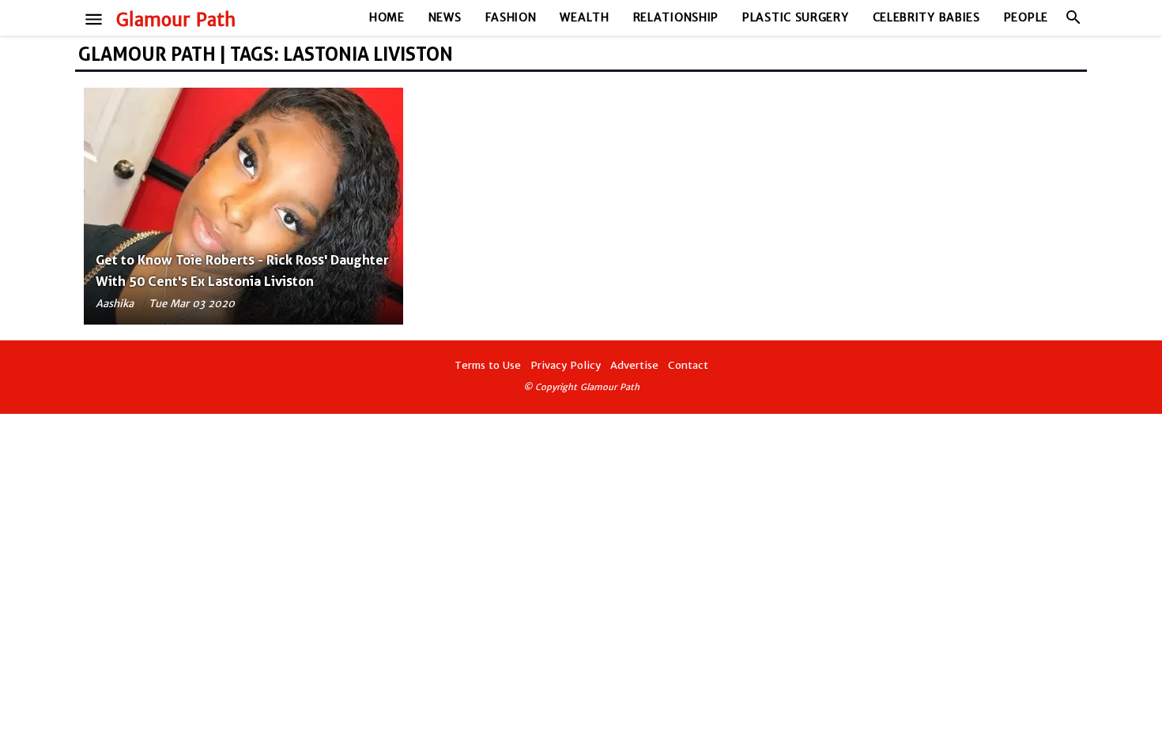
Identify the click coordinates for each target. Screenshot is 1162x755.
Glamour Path (176, 20)
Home (387, 17)
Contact (688, 365)
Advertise (634, 365)
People (1026, 17)
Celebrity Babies (926, 17)
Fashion (511, 17)
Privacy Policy (565, 365)
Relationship (676, 17)
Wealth (584, 17)
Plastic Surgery (795, 17)
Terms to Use (488, 365)
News (445, 17)
